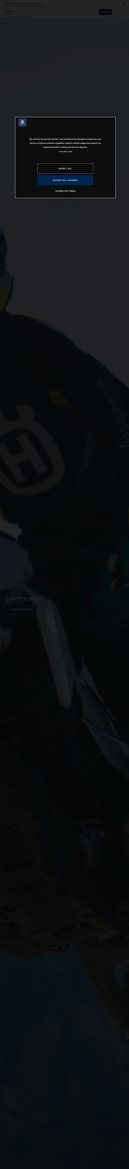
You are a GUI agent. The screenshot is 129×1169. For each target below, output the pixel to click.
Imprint (70, 151)
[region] (65, 157)
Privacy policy (63, 151)
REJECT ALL (65, 168)
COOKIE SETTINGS (65, 191)
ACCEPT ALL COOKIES (65, 180)
